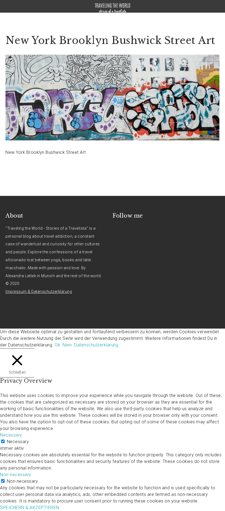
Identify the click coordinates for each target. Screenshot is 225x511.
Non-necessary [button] (15, 474)
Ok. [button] (58, 345)
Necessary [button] (11, 435)
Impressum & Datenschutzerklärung (38, 291)
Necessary (18, 441)
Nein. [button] (68, 345)
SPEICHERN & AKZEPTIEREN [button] (29, 507)
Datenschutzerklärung (96, 345)
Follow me (128, 215)
